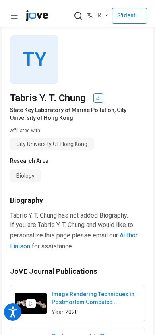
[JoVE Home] (36, 15)
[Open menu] (14, 16)
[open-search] (78, 16)
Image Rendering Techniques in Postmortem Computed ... (93, 298)
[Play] (31, 303)
